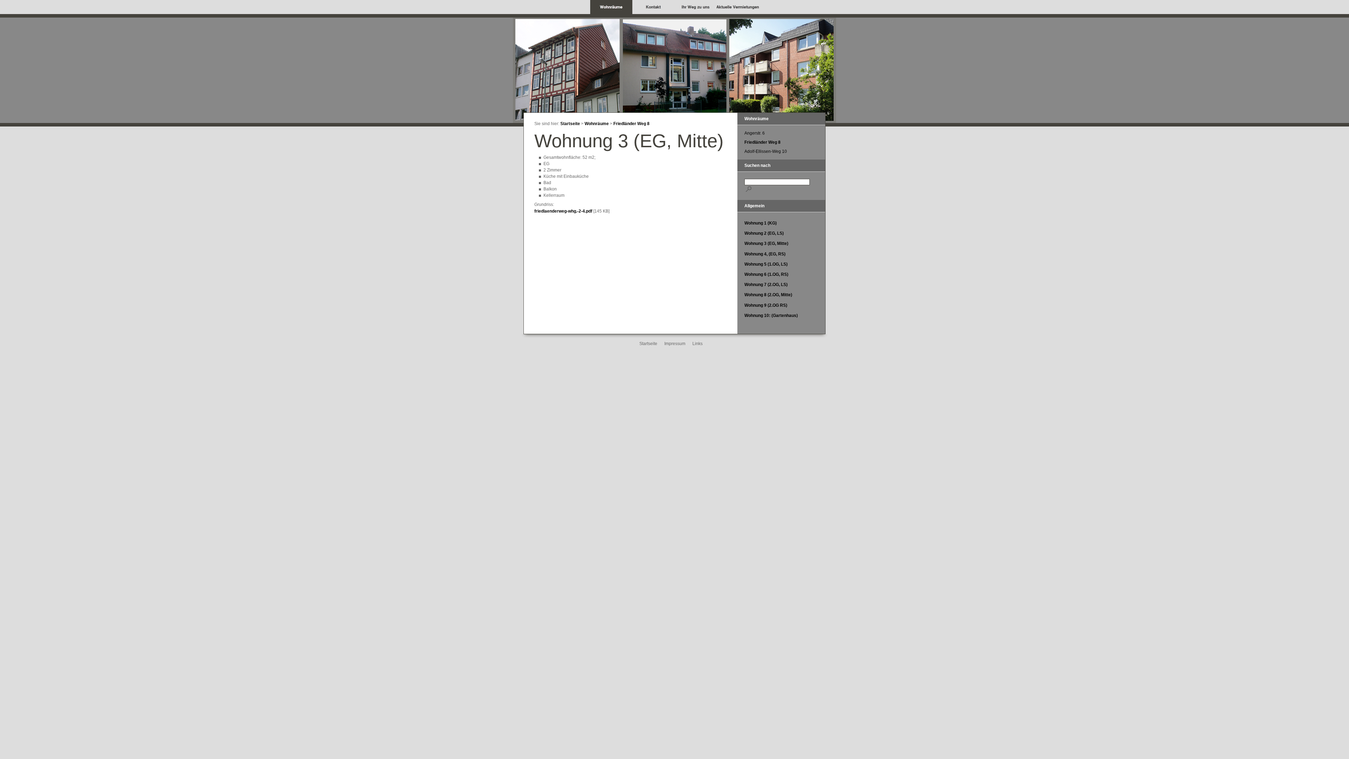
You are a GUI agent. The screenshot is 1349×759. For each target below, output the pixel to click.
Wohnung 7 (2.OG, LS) (766, 284)
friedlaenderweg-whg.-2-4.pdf (563, 211)
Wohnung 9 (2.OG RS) (765, 305)
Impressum (674, 343)
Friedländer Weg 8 (631, 123)
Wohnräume (597, 123)
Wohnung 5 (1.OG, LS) (766, 264)
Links (697, 343)
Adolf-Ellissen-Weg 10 (765, 151)
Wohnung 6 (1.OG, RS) (766, 274)
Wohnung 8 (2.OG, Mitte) (768, 294)
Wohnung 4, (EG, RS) (765, 254)
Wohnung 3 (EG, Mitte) (766, 243)
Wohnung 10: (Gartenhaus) (771, 315)
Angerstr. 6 (754, 133)
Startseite (570, 123)
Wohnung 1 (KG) (760, 223)
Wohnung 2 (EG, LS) (764, 233)
